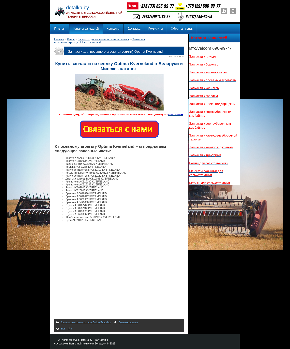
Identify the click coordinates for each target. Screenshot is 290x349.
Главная (59, 39)
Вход (233, 11)
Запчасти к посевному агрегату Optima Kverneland (99, 41)
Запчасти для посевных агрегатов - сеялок (103, 39)
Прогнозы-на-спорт (128, 322)
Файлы (71, 39)
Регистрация (224, 11)
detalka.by (77, 7)
